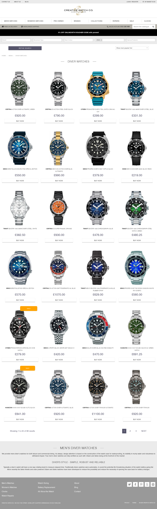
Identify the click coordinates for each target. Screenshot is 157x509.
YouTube (147, 484)
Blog (27, 1)
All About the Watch (46, 491)
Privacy (127, 502)
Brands (77, 21)
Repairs (116, 21)
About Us (17, 1)
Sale (132, 21)
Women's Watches (35, 21)
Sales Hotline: (119, 26)
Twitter (129, 484)
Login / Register (132, 1)
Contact (77, 491)
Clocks (147, 21)
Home (4, 55)
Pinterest (141, 484)
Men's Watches (10, 21)
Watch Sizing (43, 483)
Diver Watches (21, 55)
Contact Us (6, 1)
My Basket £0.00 (150, 1)
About (76, 483)
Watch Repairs (8, 496)
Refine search (25, 48)
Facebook (135, 484)
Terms (134, 502)
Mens (11, 55)
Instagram (153, 484)
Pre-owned (59, 21)
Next (143, 431)
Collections (96, 21)
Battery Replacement (46, 487)
